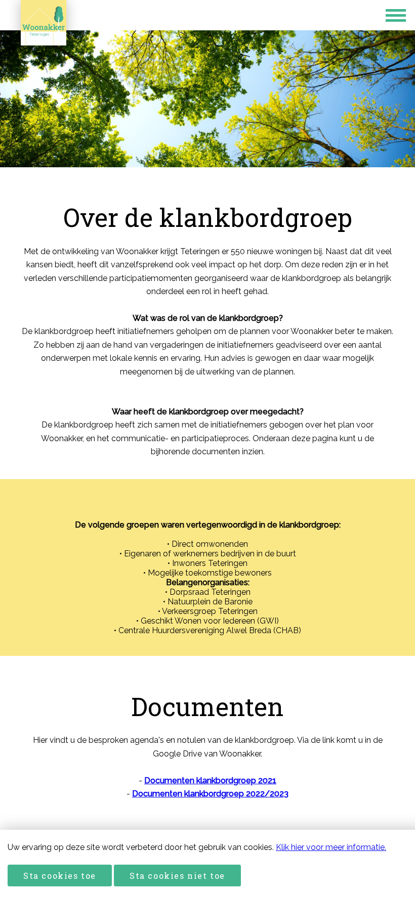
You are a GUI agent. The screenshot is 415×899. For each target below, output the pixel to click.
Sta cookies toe (59, 875)
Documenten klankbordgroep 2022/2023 (210, 793)
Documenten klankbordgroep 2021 (210, 780)
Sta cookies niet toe (177, 875)
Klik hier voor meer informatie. (331, 847)
